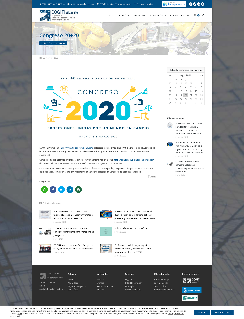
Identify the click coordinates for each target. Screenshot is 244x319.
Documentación (161, 283)
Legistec (129, 279)
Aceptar (201, 312)
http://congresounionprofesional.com (134, 159)
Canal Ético (73, 289)
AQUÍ (20, 313)
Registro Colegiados (77, 286)
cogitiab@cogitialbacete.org (82, 4)
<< (170, 75)
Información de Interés (164, 289)
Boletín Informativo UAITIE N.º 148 (131, 228)
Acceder (71, 279)
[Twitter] (194, 4)
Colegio (52, 43)
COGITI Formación (133, 283)
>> (201, 75)
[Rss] (202, 4)
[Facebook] (190, 4)
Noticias (61, 43)
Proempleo (130, 286)
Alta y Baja (73, 283)
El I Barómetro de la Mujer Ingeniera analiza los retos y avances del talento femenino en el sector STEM (133, 249)
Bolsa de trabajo (161, 279)
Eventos (100, 283)
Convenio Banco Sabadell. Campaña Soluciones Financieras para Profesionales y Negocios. (74, 232)
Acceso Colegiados (145, 4)
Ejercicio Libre (160, 286)
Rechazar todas (222, 312)
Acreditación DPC (133, 289)
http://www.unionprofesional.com (77, 147)
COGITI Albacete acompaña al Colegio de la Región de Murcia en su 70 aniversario (73, 247)
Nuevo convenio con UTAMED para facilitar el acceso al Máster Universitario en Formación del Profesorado (73, 215)
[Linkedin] (198, 4)
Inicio (44, 43)
